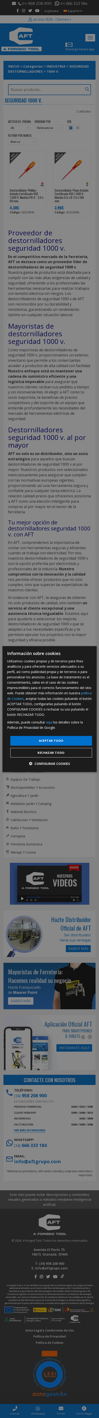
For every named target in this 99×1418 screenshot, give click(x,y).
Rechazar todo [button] (51, 753)
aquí (49, 722)
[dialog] (50, 709)
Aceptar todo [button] (51, 741)
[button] (49, 763)
